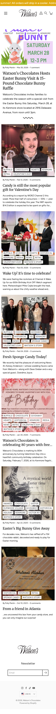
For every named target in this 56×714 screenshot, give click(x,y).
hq (31, 336)
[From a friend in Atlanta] (28, 573)
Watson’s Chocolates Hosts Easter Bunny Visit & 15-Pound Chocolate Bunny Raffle (26, 81)
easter (34, 503)
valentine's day (22, 174)
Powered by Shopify (28, 703)
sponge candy (40, 341)
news (29, 257)
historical (46, 253)
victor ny (34, 513)
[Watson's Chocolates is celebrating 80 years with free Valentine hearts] (28, 405)
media (20, 257)
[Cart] (51, 13)
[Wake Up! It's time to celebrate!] (28, 238)
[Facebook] (26, 688)
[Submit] (45, 673)
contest (8, 33)
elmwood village (13, 508)
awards (8, 503)
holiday (8, 513)
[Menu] (6, 13)
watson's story (33, 262)
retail (7, 174)
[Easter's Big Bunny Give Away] (28, 493)
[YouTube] (33, 688)
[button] (45, 13)
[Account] (41, 13)
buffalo (8, 169)
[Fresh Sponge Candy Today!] (28, 321)
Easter (20, 33)
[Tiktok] (30, 688)
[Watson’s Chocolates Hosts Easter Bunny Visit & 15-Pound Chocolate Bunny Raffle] (28, 47)
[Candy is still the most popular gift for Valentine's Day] (28, 150)
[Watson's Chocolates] (28, 13)
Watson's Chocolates (31, 700)
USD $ (27, 694)
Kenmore (46, 33)
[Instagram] (22, 688)
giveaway (32, 33)
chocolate (21, 169)
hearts (35, 169)
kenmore (47, 169)
